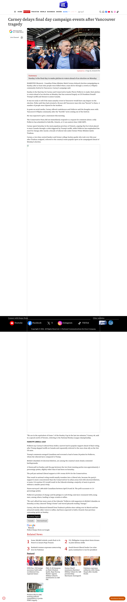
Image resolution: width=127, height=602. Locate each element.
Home (20, 11)
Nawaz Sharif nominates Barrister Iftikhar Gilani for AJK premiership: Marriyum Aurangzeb (73, 572)
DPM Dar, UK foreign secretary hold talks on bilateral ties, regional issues (35, 571)
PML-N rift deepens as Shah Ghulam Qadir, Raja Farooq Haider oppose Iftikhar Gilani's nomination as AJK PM (53, 574)
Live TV (74, 11)
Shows (59, 11)
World (43, 11)
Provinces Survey (117, 598)
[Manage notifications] (3, 598)
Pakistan (35, 11)
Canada (31, 521)
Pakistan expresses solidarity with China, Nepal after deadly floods (92, 571)
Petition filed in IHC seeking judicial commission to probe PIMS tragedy (35, 597)
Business (51, 11)
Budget (27, 11)
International (42, 521)
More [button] (65, 12)
